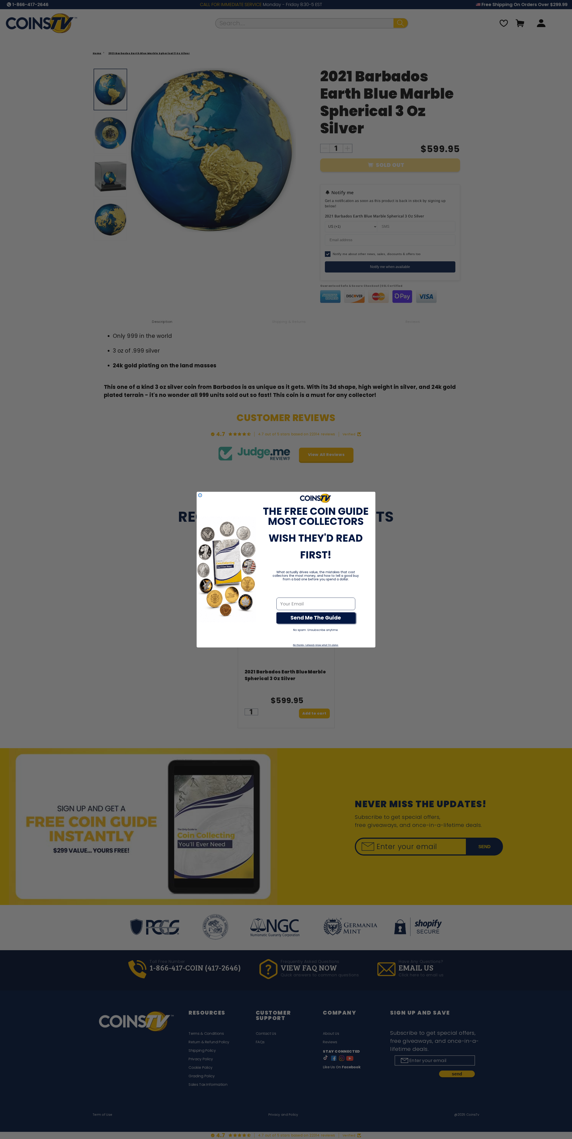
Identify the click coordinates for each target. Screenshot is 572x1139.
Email (282, 593)
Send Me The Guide (315, 617)
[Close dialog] (200, 495)
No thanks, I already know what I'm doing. (316, 645)
